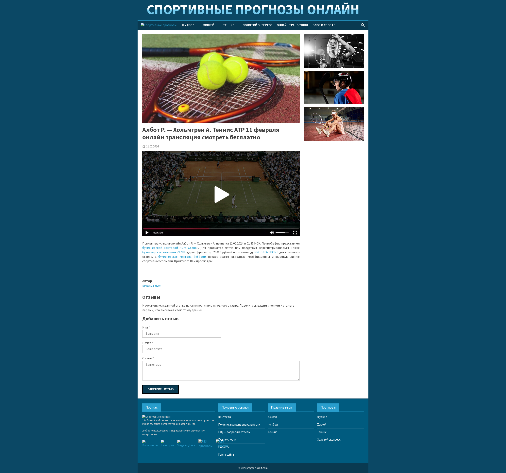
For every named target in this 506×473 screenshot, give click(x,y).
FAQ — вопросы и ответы (234, 432)
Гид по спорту (227, 440)
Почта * (147, 343)
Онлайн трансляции (292, 25)
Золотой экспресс (257, 25)
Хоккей (208, 25)
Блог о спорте (324, 25)
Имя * (146, 327)
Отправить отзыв (161, 389)
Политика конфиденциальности (239, 425)
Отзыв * (148, 358)
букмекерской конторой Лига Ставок (170, 248)
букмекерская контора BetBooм (182, 257)
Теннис (228, 25)
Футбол (188, 25)
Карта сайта (226, 455)
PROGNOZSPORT (266, 252)
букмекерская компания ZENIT (164, 252)
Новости (223, 447)
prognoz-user (151, 285)
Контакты (224, 417)
